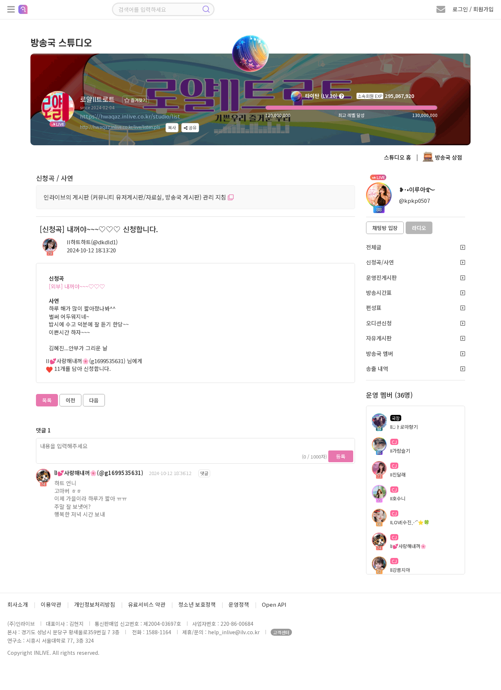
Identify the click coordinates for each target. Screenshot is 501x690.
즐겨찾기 (138, 100)
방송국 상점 (448, 157)
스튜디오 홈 (397, 157)
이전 (70, 400)
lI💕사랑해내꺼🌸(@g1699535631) (98, 473)
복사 (172, 127)
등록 (340, 456)
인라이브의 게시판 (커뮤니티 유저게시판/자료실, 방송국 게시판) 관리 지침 (136, 197)
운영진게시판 (381, 277)
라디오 (419, 227)
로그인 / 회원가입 (473, 9)
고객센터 (281, 632)
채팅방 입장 (385, 227)
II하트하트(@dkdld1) (92, 242)
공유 (192, 127)
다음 (94, 400)
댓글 (204, 473)
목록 (47, 400)
